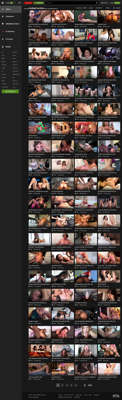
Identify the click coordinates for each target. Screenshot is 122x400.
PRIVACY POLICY (69, 395)
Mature (4, 77)
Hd (2, 71)
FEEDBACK (96, 395)
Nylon (3, 80)
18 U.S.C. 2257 (88, 395)
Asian (14, 55)
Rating (107, 8)
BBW (3, 58)
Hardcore (15, 68)
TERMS (60, 395)
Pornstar (4, 84)
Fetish (3, 68)
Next (90, 385)
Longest (91, 8)
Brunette (4, 64)
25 (85, 385)
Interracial (15, 71)
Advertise (77, 397)
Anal (3, 55)
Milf (14, 77)
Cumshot (15, 64)
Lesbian (4, 74)
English (105, 2)
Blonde (4, 61)
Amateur (15, 52)
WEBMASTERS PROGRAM (65, 397)
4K (2, 52)
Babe (14, 58)
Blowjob (15, 61)
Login (111, 3)
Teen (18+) (15, 84)
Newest (85, 8)
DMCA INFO (79, 395)
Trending (79, 8)
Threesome (5, 87)
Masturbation (16, 74)
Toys (14, 87)
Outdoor (15, 80)
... (80, 385)
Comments (98, 8)
